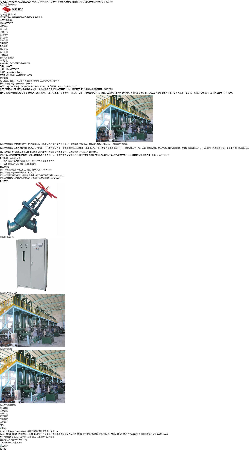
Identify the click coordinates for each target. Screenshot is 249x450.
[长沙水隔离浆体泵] (32, 376)
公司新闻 (4, 48)
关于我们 (4, 28)
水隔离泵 (14, 158)
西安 (34, 436)
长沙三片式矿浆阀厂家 (42, 1)
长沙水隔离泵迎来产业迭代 (12, 172)
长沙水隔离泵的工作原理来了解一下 (43, 80)
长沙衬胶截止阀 (7, 236)
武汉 (52, 436)
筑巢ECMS (17, 442)
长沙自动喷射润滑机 (9, 292)
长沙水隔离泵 (6, 348)
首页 (12, 80)
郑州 (29, 436)
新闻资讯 (4, 37)
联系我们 (4, 43)
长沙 (48, 436)
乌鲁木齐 (23, 436)
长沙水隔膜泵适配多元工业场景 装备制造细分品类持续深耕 (26, 175)
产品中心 (4, 31)
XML (2, 424)
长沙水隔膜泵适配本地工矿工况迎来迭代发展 (20, 169)
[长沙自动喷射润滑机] (32, 264)
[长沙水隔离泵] (32, 320)
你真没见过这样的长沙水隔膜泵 (22, 163)
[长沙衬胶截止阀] (32, 208)
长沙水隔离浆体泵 (8, 404)
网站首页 (4, 25)
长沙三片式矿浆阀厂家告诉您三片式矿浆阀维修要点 (31, 160)
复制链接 (33, 430)
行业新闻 (4, 51)
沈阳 (16, 436)
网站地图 (4, 422)
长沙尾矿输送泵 (7, 57)
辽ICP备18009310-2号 (17, 439)
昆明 (43, 436)
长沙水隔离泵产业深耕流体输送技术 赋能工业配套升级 (24, 178)
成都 (39, 436)
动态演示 (4, 40)
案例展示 (4, 34)
